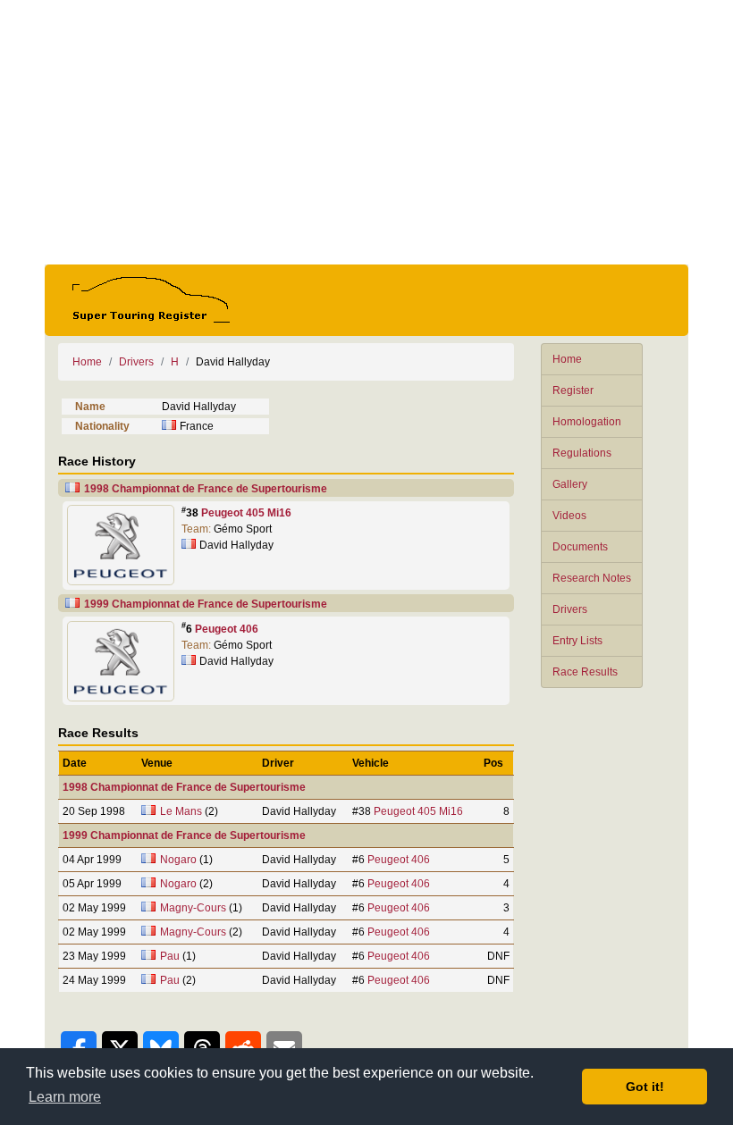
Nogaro (178, 859)
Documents (580, 547)
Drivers (569, 609)
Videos (569, 515)
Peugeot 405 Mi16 (246, 513)
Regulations (581, 453)
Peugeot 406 (226, 629)
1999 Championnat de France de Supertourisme (205, 604)
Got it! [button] (645, 1086)
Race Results (585, 672)
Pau (170, 956)
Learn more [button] (65, 1096)
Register (573, 390)
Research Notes (591, 578)
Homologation (586, 422)
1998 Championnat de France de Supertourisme (205, 489)
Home (567, 359)
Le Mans (181, 811)
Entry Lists (577, 640)
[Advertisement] (366, 132)
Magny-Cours (193, 908)
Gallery (569, 484)
